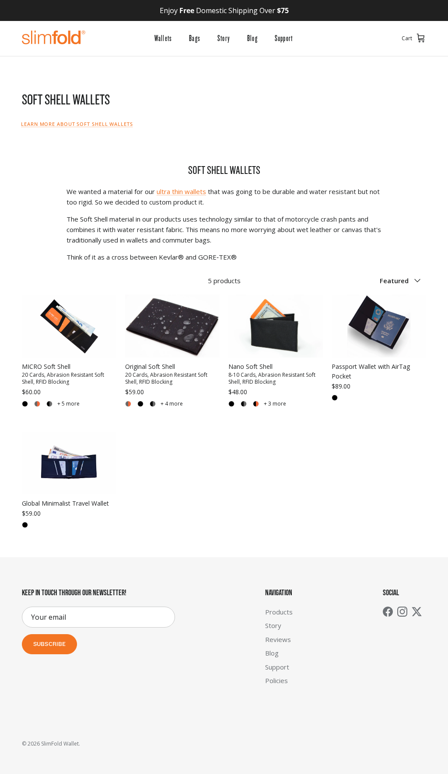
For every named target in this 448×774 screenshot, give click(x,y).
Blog (252, 38)
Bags (194, 38)
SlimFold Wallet (60, 743)
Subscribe (49, 644)
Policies (276, 680)
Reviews (278, 639)
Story (223, 38)
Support (284, 38)
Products (279, 611)
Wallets (163, 38)
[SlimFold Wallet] (53, 38)
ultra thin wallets (181, 191)
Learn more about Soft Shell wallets (77, 124)
